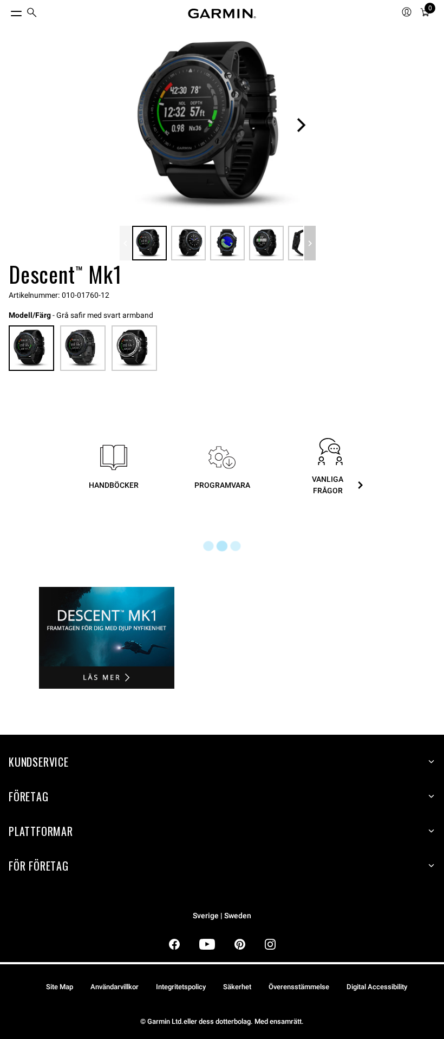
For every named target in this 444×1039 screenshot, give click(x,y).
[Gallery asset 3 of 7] (227, 243)
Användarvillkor (114, 987)
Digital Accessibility (377, 987)
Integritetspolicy (181, 987)
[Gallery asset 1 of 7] (218, 125)
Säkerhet (237, 987)
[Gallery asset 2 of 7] (188, 243)
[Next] (301, 125)
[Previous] (125, 243)
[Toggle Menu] (6, 11)
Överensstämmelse (299, 987)
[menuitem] (32, 14)
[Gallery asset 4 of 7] (266, 243)
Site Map (59, 987)
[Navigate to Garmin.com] (222, 13)
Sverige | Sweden (222, 915)
